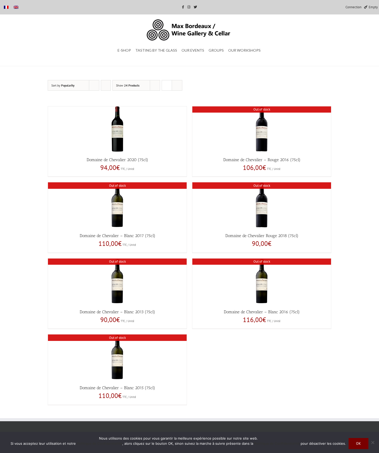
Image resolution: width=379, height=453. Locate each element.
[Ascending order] (106, 85)
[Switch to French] (6, 7)
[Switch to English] (16, 7)
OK (358, 443)
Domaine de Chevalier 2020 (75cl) (117, 159)
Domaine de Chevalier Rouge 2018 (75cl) (261, 235)
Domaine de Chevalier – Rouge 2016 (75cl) (261, 159)
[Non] (372, 442)
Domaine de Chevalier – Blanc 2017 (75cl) (117, 235)
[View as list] (177, 85)
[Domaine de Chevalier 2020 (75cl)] (117, 129)
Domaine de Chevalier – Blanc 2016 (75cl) (262, 311)
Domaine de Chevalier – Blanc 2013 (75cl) (117, 311)
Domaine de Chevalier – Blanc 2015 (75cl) (117, 387)
